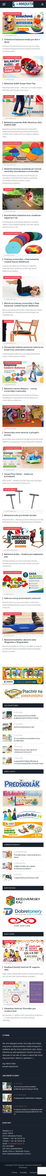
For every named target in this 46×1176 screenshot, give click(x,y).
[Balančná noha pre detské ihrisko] (23, 499)
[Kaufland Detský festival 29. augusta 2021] (23, 951)
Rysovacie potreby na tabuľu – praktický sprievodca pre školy (26, 717)
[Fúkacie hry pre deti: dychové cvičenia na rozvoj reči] (7, 749)
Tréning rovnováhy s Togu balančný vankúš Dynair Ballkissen (21, 260)
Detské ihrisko (10, 490)
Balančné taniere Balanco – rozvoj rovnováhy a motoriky (20, 389)
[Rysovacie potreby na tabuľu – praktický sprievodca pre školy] (7, 715)
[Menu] (4, 4)
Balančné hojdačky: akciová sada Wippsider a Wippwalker (20, 640)
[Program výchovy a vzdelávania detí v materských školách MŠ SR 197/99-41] (7, 1109)
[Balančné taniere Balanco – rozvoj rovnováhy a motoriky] (23, 372)
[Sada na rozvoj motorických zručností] (23, 582)
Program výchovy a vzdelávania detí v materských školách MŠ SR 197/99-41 (28, 1111)
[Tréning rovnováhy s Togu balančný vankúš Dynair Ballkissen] (23, 243)
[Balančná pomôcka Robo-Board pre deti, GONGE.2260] (23, 106)
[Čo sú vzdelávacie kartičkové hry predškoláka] (7, 738)
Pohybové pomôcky (12, 14)
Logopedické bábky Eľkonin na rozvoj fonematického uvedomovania (28, 762)
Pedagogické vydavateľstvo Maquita (28, 1098)
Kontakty (23, 1172)
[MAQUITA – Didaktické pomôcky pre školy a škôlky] (23, 4)
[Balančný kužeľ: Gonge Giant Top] (23, 67)
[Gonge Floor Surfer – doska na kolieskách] (23, 457)
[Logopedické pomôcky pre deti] (7, 877)
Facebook (33, 1172)
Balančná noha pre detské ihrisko (20, 515)
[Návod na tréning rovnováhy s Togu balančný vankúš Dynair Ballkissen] (23, 287)
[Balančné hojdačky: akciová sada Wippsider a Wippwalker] (23, 623)
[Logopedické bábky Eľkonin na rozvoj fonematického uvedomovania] (7, 761)
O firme (14, 1172)
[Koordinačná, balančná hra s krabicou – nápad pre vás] (23, 199)
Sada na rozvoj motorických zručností (22, 598)
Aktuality (8, 97)
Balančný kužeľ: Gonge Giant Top (19, 83)
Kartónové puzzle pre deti (24, 727)
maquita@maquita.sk (16, 1143)
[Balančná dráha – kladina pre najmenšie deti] (23, 538)
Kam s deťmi (9, 942)
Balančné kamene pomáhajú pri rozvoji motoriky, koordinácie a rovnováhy (22, 170)
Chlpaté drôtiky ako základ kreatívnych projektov (24, 867)
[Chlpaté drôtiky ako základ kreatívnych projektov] (7, 866)
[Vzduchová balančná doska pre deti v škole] (23, 23)
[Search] (42, 4)
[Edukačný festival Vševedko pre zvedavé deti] (23, 992)
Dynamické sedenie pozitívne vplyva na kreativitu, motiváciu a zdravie (23, 348)
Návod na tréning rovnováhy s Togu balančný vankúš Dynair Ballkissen (21, 304)
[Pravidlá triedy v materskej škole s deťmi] (7, 855)
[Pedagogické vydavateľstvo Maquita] (7, 1098)
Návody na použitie (12, 277)
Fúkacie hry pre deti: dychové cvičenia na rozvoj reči (25, 751)
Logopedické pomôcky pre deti (26, 878)
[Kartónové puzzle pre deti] (7, 727)
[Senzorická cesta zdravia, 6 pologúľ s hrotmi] (23, 416)
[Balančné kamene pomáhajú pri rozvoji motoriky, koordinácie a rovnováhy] (23, 152)
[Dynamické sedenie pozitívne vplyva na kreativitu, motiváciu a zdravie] (23, 331)
